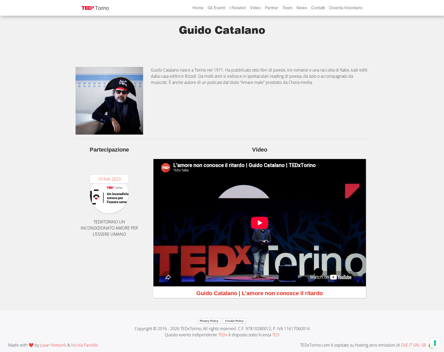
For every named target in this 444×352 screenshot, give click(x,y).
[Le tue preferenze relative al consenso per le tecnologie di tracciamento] (435, 343)
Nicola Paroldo (84, 345)
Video (255, 8)
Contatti (318, 8)
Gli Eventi (216, 8)
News (302, 8)
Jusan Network (53, 345)
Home (197, 8)
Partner (271, 8)
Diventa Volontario (346, 8)
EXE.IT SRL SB (413, 345)
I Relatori (237, 8)
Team (287, 8)
